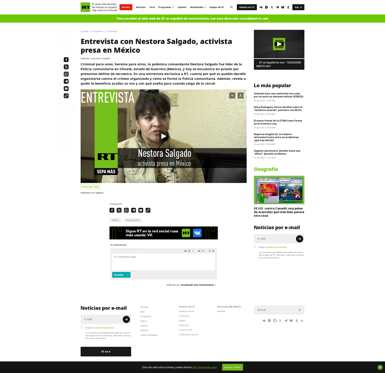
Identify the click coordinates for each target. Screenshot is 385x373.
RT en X (105, 351)
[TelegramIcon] (277, 7)
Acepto (273, 247)
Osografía (266, 169)
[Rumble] (266, 7)
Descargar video (90, 186)
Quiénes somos (186, 311)
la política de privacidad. (276, 247)
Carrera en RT (185, 329)
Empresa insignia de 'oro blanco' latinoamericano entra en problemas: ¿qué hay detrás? (276, 137)
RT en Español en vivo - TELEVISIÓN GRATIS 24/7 (278, 64)
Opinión (182, 7)
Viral (152, 7)
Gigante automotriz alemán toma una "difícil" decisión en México (277, 152)
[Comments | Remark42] (163, 268)
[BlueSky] (282, 7)
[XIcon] (272, 7)
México (115, 220)
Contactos (184, 315)
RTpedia (144, 330)
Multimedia (196, 7)
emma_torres (132, 220)
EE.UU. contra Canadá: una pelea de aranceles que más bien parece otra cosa (279, 212)
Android (221, 311)
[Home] (85, 7)
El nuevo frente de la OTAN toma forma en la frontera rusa (278, 122)
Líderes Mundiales (149, 335)
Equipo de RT (217, 7)
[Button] (231, 7)
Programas (165, 7)
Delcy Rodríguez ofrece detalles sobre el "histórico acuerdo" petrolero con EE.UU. (278, 108)
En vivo (126, 7)
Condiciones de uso (188, 334)
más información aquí (204, 367)
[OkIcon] (288, 7)
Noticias (141, 7)
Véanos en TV (246, 7)
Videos (143, 321)
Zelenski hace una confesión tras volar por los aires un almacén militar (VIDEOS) (278, 95)
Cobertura (184, 325)
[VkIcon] (261, 7)
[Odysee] (275, 320)
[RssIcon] (302, 320)
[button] (163, 136)
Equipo (182, 320)
